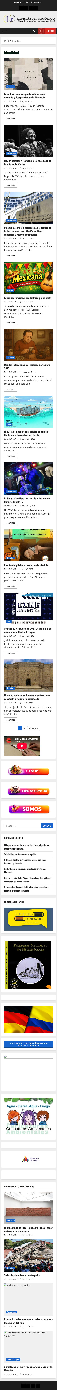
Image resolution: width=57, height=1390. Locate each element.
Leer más (11, 119)
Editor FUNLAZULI (11, 101)
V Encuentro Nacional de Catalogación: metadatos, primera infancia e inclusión (26, 888)
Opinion (10, 87)
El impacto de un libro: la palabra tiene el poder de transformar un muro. (28, 1229)
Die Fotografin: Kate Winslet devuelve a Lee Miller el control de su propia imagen (27, 879)
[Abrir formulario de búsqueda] (34, 31)
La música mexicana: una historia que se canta (28, 278)
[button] (4, 31)
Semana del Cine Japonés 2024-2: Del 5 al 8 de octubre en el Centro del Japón (28, 609)
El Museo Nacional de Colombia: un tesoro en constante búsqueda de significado (28, 675)
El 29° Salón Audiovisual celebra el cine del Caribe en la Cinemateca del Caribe (28, 412)
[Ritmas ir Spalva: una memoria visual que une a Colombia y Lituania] (28, 1299)
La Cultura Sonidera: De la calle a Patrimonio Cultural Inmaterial (28, 478)
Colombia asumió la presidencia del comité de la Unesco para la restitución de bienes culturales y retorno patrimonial (28, 208)
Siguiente (33, 728)
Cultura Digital (13, 1359)
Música (10, 290)
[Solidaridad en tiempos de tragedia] (28, 1255)
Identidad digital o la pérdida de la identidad (28, 545)
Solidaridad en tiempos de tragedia (20, 854)
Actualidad (11, 153)
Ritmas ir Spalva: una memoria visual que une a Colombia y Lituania (28, 1320)
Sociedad (11, 1220)
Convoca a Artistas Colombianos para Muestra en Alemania (28, 1044)
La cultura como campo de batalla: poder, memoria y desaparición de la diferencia (28, 74)
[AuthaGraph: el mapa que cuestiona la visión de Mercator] (28, 1347)
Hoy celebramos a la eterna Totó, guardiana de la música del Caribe (28, 141)
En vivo (50, 31)
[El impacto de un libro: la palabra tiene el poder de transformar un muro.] (28, 1208)
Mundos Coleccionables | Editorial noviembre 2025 (28, 345)
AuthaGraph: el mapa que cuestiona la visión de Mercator (28, 1368)
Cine (9, 424)
